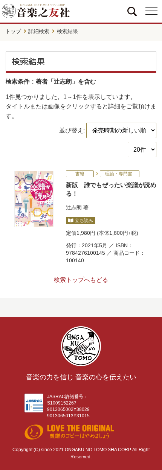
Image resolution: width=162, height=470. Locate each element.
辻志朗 (74, 207)
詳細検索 (38, 31)
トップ (13, 31)
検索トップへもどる (81, 280)
